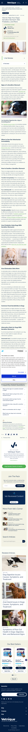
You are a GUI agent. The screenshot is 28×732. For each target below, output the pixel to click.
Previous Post (6, 437)
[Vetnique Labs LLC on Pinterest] (16, 434)
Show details (21, 372)
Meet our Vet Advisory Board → (10, 38)
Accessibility (14, 727)
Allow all (14, 376)
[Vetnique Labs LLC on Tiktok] (11, 434)
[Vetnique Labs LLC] (14, 3)
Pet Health (5, 13)
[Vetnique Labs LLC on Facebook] (5, 434)
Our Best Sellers (14, 644)
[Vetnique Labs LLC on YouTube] (14, 434)
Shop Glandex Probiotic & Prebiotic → (14, 466)
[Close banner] (26, 351)
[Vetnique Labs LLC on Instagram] (8, 434)
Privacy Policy (14, 725)
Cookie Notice (22, 725)
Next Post (22, 437)
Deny (14, 380)
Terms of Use (6, 725)
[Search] (23, 541)
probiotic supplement (19, 213)
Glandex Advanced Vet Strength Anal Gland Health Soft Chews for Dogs (20, 660)
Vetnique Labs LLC (16, 729)
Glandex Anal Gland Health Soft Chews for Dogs (7, 660)
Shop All (14, 679)
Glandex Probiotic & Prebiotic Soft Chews (17, 217)
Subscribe (20, 485)
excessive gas (22, 91)
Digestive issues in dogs (9, 124)
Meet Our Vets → (14, 502)
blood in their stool (5, 147)
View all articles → (14, 460)
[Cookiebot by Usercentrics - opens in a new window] (17, 351)
